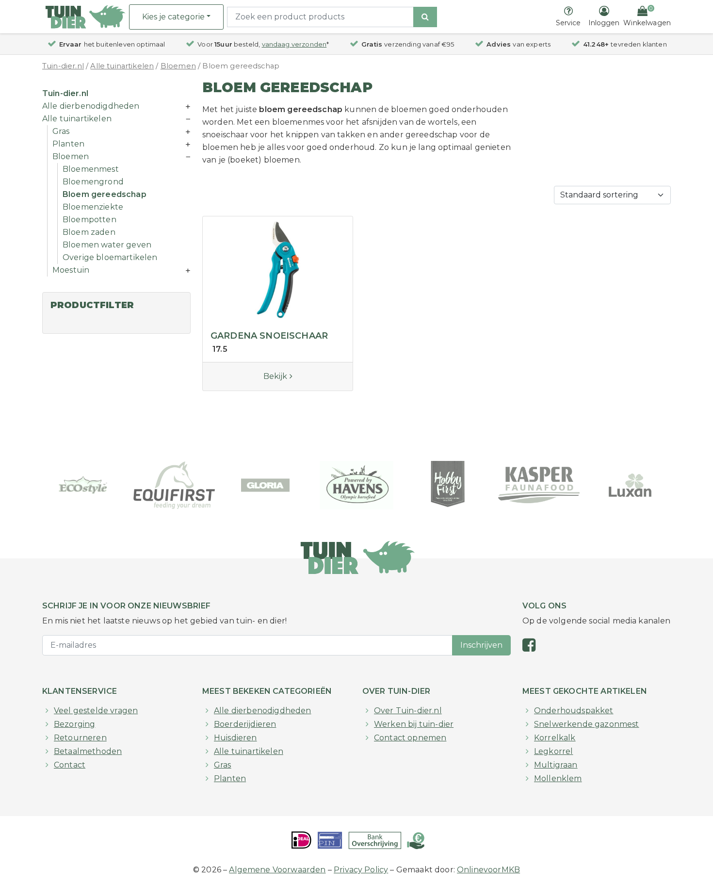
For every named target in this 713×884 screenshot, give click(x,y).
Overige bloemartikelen (110, 257)
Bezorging (74, 724)
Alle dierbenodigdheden (91, 106)
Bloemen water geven (107, 244)
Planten (68, 143)
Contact (69, 764)
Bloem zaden (89, 232)
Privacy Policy (361, 869)
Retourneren (80, 737)
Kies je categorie (173, 16)
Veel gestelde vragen (96, 710)
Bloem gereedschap (104, 194)
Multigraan (556, 764)
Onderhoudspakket (574, 710)
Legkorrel (553, 751)
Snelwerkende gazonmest (586, 724)
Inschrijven (481, 645)
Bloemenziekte (93, 207)
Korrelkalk (555, 737)
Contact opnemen (410, 737)
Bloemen (178, 66)
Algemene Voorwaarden (277, 869)
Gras (61, 131)
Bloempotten (89, 219)
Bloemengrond (93, 181)
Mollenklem (558, 778)
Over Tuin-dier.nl (408, 710)
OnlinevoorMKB (488, 869)
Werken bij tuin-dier (414, 724)
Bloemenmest (91, 169)
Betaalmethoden (88, 751)
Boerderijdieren (245, 724)
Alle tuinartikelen (122, 66)
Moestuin (70, 270)
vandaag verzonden (294, 44)
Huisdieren (235, 737)
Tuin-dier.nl (63, 66)
